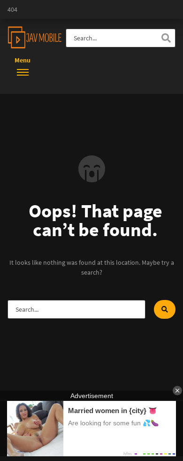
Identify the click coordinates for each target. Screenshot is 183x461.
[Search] (166, 38)
